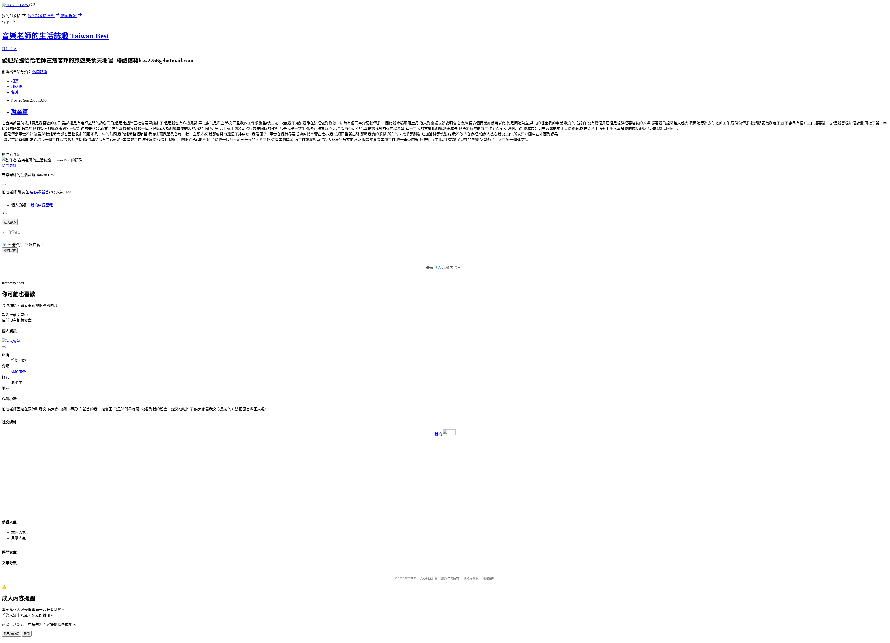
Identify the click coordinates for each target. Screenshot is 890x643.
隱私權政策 (471, 578)
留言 (45, 192)
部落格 (16, 87)
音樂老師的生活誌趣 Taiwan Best (55, 36)
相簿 (15, 81)
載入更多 (10, 222)
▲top (6, 213)
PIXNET (410, 578)
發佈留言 (10, 250)
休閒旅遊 (39, 72)
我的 (438, 434)
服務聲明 (489, 578)
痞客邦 (35, 192)
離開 (27, 634)
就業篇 (19, 112)
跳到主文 (9, 49)
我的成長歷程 (42, 205)
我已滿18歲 (11, 634)
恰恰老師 (9, 166)
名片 (15, 92)
